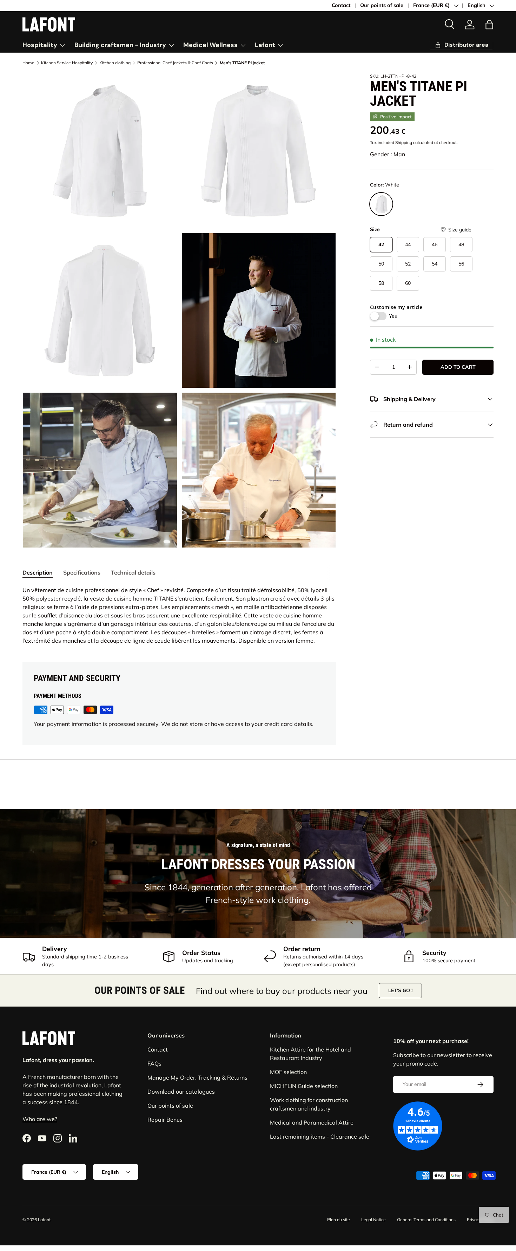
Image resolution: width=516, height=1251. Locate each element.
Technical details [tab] (133, 572)
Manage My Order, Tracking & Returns (197, 1077)
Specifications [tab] (81, 572)
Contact (341, 5)
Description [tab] (37, 572)
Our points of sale (381, 5)
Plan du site (338, 1219)
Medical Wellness (210, 45)
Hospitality (39, 45)
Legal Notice (373, 1219)
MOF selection (288, 1071)
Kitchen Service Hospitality (67, 63)
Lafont (265, 45)
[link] (461, 45)
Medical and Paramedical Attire (311, 1122)
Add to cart (458, 367)
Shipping (403, 142)
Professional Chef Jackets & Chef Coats (175, 63)
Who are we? (39, 1119)
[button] (489, 24)
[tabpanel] (179, 615)
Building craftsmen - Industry (120, 45)
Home (28, 63)
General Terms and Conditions (426, 1219)
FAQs (154, 1063)
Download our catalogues (181, 1091)
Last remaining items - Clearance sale (319, 1136)
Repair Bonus (165, 1119)
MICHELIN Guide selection (304, 1085)
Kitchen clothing (115, 63)
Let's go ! (400, 990)
